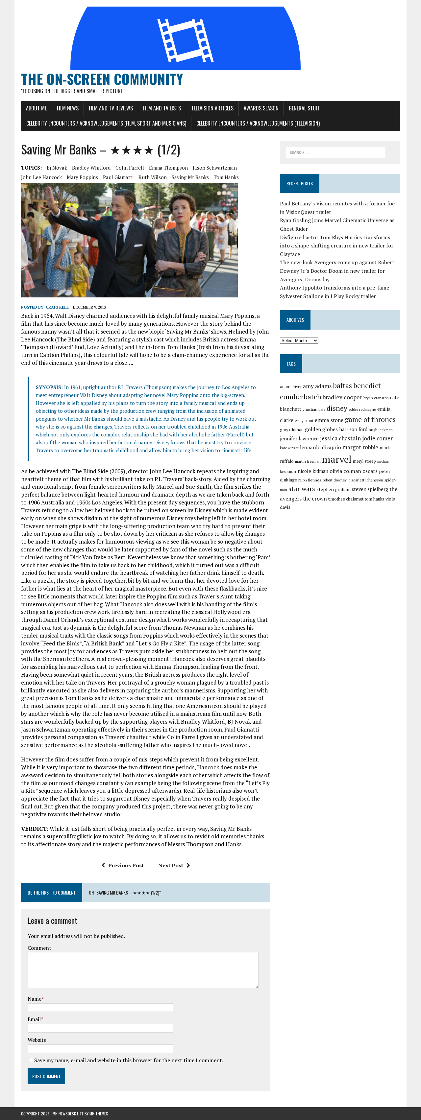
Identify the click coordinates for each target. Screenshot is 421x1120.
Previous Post (126, 865)
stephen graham (333, 489)
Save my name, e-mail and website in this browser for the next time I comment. (128, 1060)
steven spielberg (370, 489)
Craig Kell (57, 307)
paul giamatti (118, 177)
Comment (39, 947)
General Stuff (304, 108)
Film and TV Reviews (111, 108)
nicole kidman (313, 471)
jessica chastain (340, 438)
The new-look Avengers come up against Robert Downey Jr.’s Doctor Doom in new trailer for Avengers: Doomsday (337, 271)
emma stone (329, 420)
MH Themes (98, 1113)
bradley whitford (91, 167)
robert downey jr (336, 480)
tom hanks (226, 177)
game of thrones (370, 419)
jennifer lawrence (299, 438)
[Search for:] (335, 151)
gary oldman (292, 429)
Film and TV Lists (162, 108)
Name (34, 998)
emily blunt (304, 420)
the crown (315, 498)
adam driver (291, 386)
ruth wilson (152, 177)
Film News (68, 108)
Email (34, 1019)
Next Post (170, 865)
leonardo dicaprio (320, 447)
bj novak (57, 167)
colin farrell (129, 167)
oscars (370, 471)
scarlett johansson (367, 480)
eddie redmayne (362, 409)
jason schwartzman (215, 167)
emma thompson (168, 167)
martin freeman (308, 461)
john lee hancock (41, 177)
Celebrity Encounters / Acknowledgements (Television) (258, 123)
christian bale (314, 409)
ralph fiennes (309, 480)
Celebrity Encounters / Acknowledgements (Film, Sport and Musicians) (106, 123)
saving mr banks (190, 177)
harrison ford (353, 429)
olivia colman (345, 471)
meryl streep (364, 461)
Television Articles (212, 108)
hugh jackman (381, 429)
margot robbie (360, 447)
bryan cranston (376, 397)
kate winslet (289, 448)
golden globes (321, 429)
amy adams (317, 386)
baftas (342, 385)
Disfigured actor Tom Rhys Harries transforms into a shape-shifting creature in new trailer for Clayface (336, 246)
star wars (301, 488)
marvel (337, 459)
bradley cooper (342, 397)
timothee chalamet (345, 499)
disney (337, 408)
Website (37, 1039)
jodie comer (377, 438)
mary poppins (82, 177)
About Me (36, 108)
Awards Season (261, 108)
